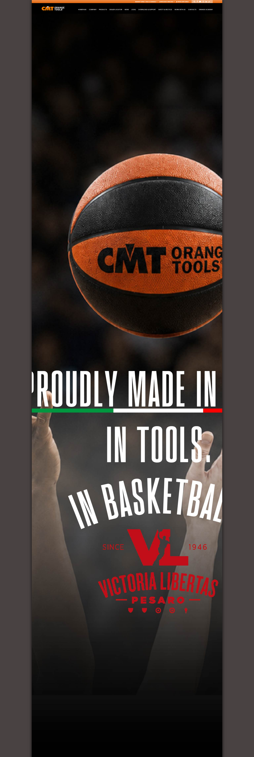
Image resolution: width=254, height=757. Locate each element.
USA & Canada (150, 2)
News (127, 10)
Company (92, 10)
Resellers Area (183, 2)
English (170, 2)
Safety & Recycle (165, 10)
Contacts (192, 10)
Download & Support (147, 10)
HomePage (82, 10)
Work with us (180, 10)
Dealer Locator (115, 10)
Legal (133, 10)
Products (103, 10)
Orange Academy (206, 10)
